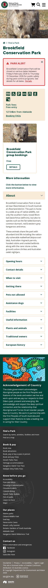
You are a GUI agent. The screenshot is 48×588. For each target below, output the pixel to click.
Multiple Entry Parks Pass (13, 469)
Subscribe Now (9, 554)
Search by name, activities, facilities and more (21, 434)
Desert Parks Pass (10, 460)
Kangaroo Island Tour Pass (14, 466)
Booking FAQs (13, 115)
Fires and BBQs (9, 482)
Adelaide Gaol (8, 531)
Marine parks (8, 513)
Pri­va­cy (17, 563)
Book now (7, 448)
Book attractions (9, 451)
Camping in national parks (13, 485)
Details (28, 81)
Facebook (11, 548)
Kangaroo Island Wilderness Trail (16, 534)
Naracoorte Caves (10, 522)
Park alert (17, 63)
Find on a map (8, 437)
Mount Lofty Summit (11, 525)
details (13, 167)
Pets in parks (8, 497)
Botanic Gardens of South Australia (17, 528)
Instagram (11, 551)
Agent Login (39, 563)
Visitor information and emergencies (17, 545)
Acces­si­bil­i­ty (27, 563)
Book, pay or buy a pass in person (16, 454)
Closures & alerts (10, 488)
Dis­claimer (7, 563)
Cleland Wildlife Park (11, 516)
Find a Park (13, 43)
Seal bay (6, 519)
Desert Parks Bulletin (11, 494)
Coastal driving (9, 491)
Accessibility (7, 479)
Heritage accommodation (13, 463)
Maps (5, 503)
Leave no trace (9, 500)
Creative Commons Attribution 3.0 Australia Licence (22, 566)
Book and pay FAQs (11, 457)
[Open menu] (44, 5)
